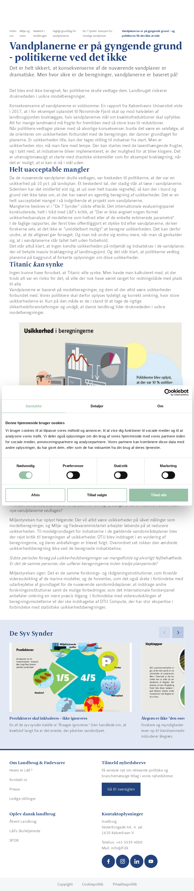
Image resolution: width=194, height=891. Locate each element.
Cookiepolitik (92, 884)
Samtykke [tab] (34, 406)
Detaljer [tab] (97, 406)
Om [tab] (160, 406)
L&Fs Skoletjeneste (24, 831)
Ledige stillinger (22, 798)
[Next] (178, 632)
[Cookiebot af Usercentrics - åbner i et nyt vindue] (168, 392)
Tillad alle (159, 495)
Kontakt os (18, 779)
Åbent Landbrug (22, 821)
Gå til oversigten (121, 789)
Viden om (12, 33)
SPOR (14, 840)
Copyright (65, 884)
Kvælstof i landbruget (40, 33)
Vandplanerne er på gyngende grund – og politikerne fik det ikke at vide (148, 33)
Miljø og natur (25, 33)
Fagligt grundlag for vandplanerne (64, 33)
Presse (14, 789)
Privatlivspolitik (125, 884)
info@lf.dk (119, 848)
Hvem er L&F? (20, 770)
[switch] (73, 475)
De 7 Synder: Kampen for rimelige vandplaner (97, 33)
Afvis (35, 495)
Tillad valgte (97, 495)
